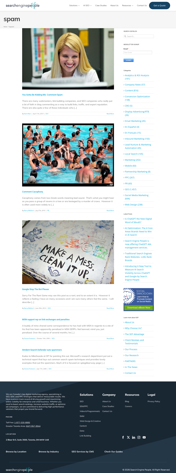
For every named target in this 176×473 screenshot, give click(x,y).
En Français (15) (133, 132)
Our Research (132, 355)
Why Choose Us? (133, 328)
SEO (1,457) (130, 189)
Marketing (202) (132, 159)
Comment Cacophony (32, 191)
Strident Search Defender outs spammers (42, 350)
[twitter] (128, 437)
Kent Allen (27, 114)
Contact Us (130, 372)
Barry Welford (29, 211)
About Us (129, 322)
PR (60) (128, 183)
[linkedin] (133, 437)
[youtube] (144, 437)
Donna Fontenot (29, 338)
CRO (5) (128, 105)
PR (48, 211)
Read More (110, 114)
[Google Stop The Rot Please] (68, 252)
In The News (131, 367)
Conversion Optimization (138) (137, 98)
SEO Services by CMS (83, 451)
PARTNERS (130, 361)
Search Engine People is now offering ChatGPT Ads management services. (138, 244)
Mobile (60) (130, 165)
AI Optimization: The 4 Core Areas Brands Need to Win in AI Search (139, 231)
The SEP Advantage (134, 334)
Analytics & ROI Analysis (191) (137, 77)
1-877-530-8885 (22, 422)
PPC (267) (129, 177)
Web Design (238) (133, 204)
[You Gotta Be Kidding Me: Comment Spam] (68, 59)
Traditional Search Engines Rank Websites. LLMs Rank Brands (138, 257)
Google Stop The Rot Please (35, 289)
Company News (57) (135, 84)
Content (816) (131, 90)
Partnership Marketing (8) (137, 171)
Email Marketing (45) (135, 121)
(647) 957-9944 (33, 426)
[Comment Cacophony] (68, 154)
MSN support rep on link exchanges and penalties (46, 319)
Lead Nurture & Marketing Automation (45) (138, 146)
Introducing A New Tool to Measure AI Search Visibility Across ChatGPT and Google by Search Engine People (138, 273)
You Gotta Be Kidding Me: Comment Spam (42, 94)
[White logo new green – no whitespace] (19, 468)
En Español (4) (132, 126)
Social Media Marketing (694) (136, 197)
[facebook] (123, 437)
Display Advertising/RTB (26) (137, 113)
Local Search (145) (134, 153)
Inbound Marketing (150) (137, 138)
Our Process (131, 349)
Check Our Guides (113, 451)
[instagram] (138, 437)
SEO (46, 114)
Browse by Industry (49, 451)
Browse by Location (16, 451)
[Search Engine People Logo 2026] (22, 3)
